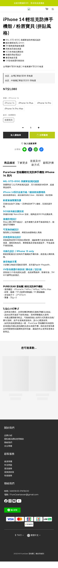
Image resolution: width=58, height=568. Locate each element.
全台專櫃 (8, 446)
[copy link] (41, 149)
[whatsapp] (36, 149)
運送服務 (8, 468)
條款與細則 (40, 553)
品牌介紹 (8, 435)
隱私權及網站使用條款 (14, 439)
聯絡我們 (8, 442)
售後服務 (8, 475)
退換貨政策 (9, 472)
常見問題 (8, 465)
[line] (24, 149)
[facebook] (30, 149)
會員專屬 (8, 461)
